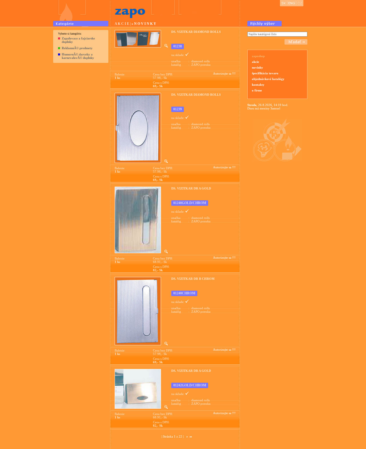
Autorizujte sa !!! (224, 73)
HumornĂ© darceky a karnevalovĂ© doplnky (78, 56)
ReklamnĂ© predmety (77, 48)
